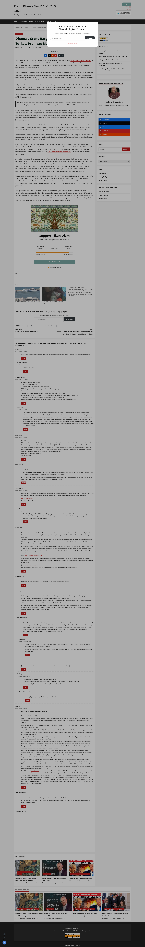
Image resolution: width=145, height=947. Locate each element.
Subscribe (90, 38)
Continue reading (72, 43)
